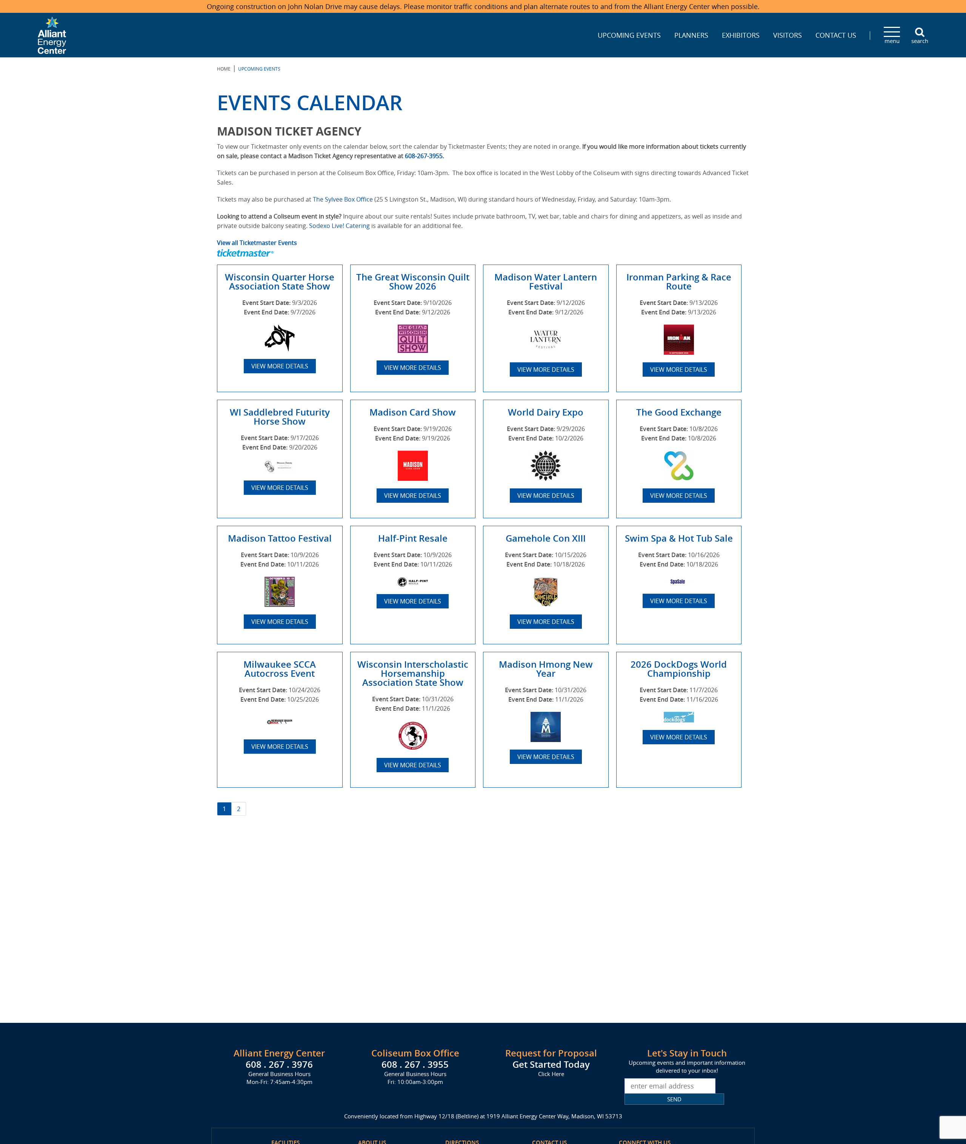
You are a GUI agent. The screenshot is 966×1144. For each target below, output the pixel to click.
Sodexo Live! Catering (339, 226)
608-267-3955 (424, 156)
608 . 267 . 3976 (279, 1064)
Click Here (551, 1074)
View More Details (279, 366)
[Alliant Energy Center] (52, 34)
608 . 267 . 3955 (415, 1064)
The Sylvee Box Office (343, 199)
